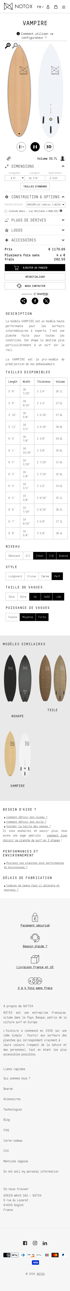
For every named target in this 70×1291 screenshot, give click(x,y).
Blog (6, 1119)
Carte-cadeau (12, 1140)
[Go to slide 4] (23, 712)
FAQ (6, 1130)
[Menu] (64, 6)
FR (39, 7)
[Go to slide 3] (19, 712)
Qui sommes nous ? (16, 1078)
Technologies (12, 1109)
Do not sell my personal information (30, 1171)
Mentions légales (15, 1161)
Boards (8, 1089)
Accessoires (12, 1099)
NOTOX (41, 1273)
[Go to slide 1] (12, 712)
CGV (6, 1151)
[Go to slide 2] (16, 712)
